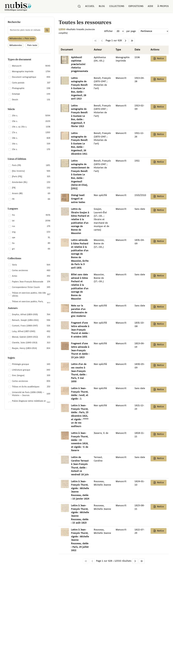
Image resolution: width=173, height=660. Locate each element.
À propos (163, 6)
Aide (150, 6)
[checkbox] (29, 66)
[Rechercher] (79, 6)
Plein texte (32, 45)
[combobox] (29, 30)
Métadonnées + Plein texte (22, 39)
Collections (116, 6)
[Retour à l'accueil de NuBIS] (17, 6)
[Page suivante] (125, 40)
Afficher (108, 31)
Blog (102, 6)
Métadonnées (15, 45)
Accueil (89, 6)
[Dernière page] (132, 40)
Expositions (136, 6)
